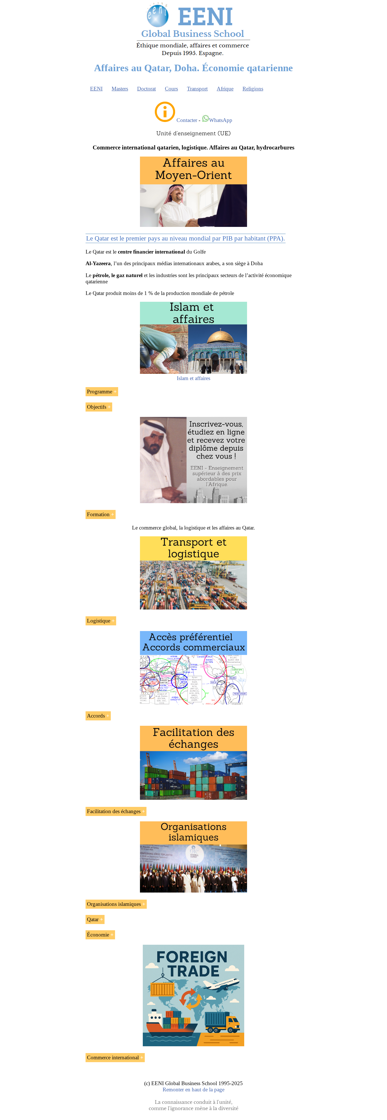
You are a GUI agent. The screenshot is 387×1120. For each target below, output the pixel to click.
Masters (120, 89)
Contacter (187, 120)
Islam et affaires (193, 378)
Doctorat (146, 89)
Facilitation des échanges (114, 811)
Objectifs (96, 407)
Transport (197, 89)
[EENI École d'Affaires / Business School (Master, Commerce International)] (193, 57)
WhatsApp (220, 120)
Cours (171, 89)
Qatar (93, 919)
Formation (98, 514)
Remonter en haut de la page (193, 1089)
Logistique (98, 621)
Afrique (225, 89)
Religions (253, 89)
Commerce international (113, 1057)
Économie (98, 935)
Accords (96, 716)
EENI (96, 89)
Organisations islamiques (114, 904)
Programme (99, 392)
